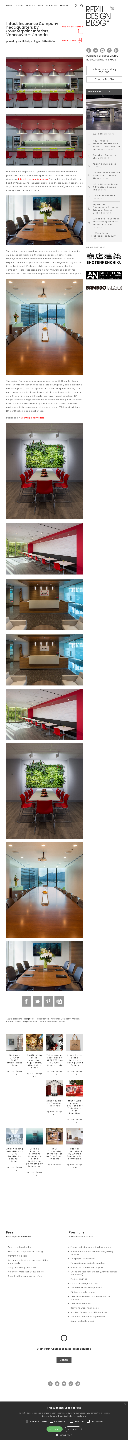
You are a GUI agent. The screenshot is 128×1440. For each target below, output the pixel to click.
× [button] (125, 1404)
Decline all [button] (73, 1429)
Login (9, 5)
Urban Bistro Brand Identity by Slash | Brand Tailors (75, 1060)
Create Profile (104, 79)
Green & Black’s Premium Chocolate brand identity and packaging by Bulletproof (34, 1158)
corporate (17, 1018)
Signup (19, 5)
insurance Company (61, 1018)
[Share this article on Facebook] (26, 1001)
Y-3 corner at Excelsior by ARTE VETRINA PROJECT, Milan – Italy (55, 1060)
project (18, 1021)
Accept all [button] (54, 1429)
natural (9, 1021)
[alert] (64, 1421)
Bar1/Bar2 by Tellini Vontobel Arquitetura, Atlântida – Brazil (34, 1061)
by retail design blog (14, 1072)
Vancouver (52, 1021)
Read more (81, 1416)
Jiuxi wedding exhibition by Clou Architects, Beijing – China (14, 1155)
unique (42, 1021)
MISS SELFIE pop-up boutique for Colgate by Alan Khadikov (75, 1107)
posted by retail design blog (22, 41)
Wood (62, 1021)
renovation (32, 1021)
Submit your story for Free (104, 70)
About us (30, 5)
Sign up (64, 1360)
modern (76, 1018)
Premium (64, 5)
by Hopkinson (55, 1164)
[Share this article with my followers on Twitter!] (37, 1001)
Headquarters (42, 1018)
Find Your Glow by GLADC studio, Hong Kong (15, 1060)
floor (26, 1018)
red (24, 1021)
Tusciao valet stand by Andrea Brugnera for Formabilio (75, 1154)
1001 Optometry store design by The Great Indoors (55, 1154)
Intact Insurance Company (33, 179)
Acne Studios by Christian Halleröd (55, 1103)
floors (31, 1018)
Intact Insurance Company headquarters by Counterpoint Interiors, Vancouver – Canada (32, 29)
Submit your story (47, 5)
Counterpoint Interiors (32, 417)
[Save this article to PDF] (59, 1001)
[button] (27, 1421)
